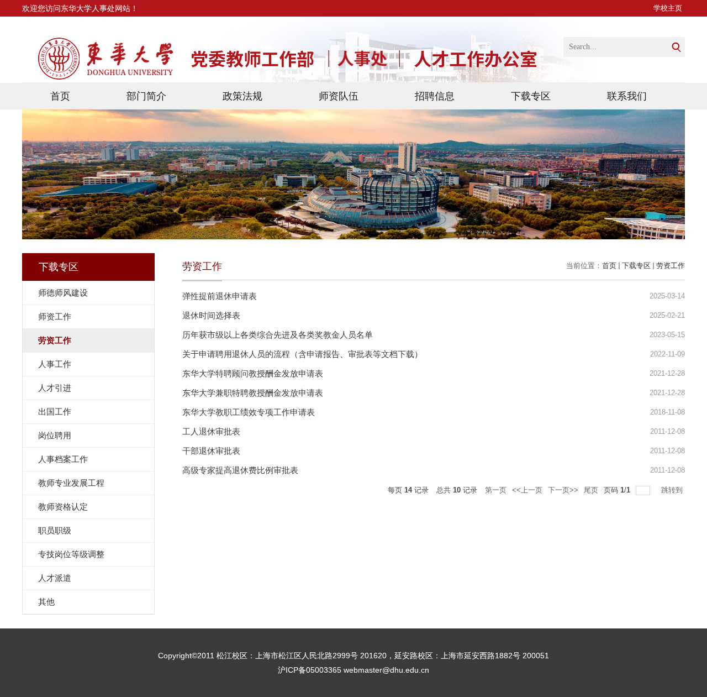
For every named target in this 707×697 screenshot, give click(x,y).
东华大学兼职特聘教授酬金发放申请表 (252, 392)
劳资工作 (670, 265)
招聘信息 (435, 96)
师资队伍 (338, 96)
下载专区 (531, 96)
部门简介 (146, 96)
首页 (60, 96)
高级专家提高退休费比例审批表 (240, 470)
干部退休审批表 (211, 450)
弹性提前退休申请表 (219, 296)
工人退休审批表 (211, 431)
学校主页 (667, 8)
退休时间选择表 (211, 315)
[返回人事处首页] (99, 62)
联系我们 (627, 96)
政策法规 (242, 96)
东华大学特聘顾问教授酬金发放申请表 (252, 373)
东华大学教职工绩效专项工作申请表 (248, 412)
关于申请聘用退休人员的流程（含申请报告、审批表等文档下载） (302, 354)
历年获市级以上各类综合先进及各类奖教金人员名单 (277, 334)
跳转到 (673, 490)
